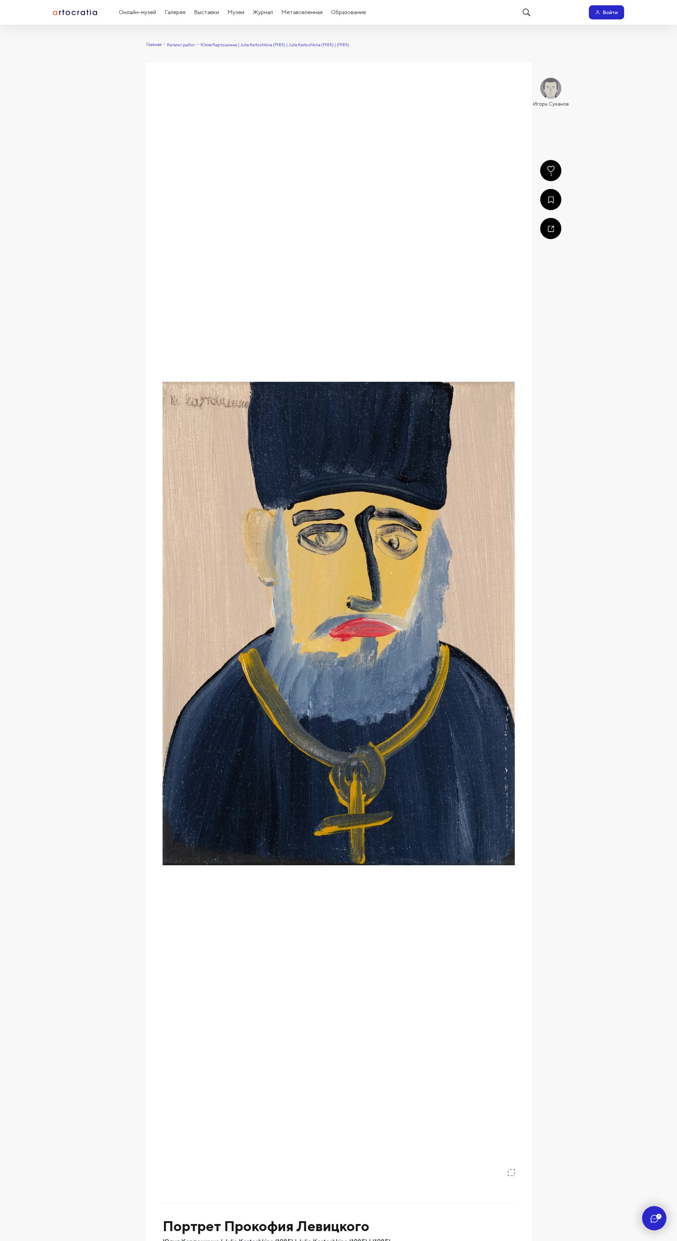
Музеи (235, 12)
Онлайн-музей (137, 12)
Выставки (206, 12)
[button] (339, 623)
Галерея (175, 12)
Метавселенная (302, 12)
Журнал (263, 12)
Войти (610, 12)
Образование (348, 12)
